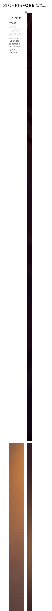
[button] (26, 7)
